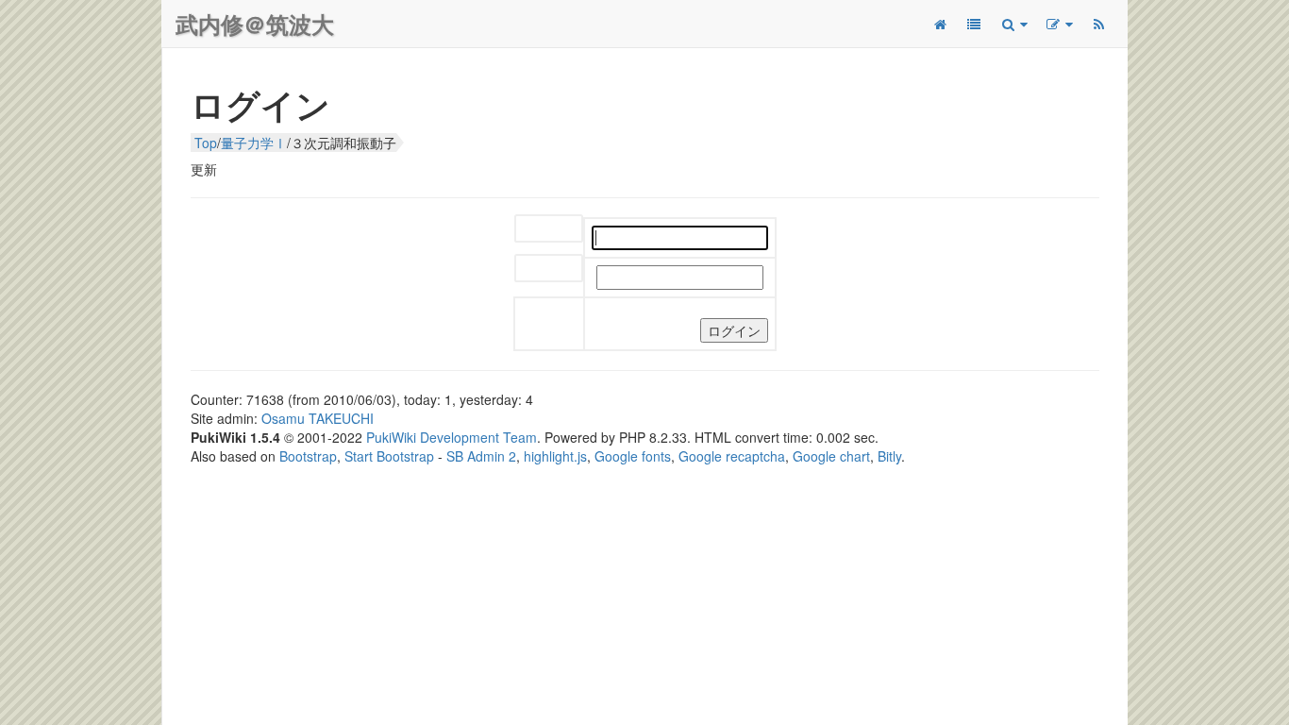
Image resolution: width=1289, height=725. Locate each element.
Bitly (889, 456)
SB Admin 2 (481, 456)
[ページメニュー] (1059, 23)
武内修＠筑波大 (255, 24)
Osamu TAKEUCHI (317, 418)
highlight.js (555, 456)
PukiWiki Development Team (451, 437)
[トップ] (940, 23)
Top (205, 142)
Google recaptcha (731, 456)
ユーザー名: (549, 230)
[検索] (1013, 23)
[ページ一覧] (974, 23)
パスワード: (549, 269)
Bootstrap (308, 456)
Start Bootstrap (389, 456)
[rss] (1098, 23)
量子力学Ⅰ (254, 142)
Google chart (831, 456)
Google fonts (632, 456)
